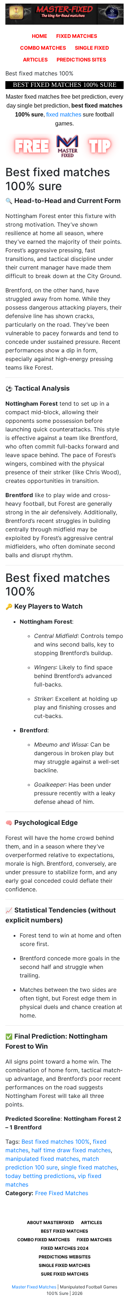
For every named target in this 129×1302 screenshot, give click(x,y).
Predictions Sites (81, 59)
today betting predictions (40, 1175)
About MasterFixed (50, 1222)
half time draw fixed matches (71, 1150)
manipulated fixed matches (42, 1158)
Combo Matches (43, 48)
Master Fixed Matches (34, 1286)
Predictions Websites (65, 1256)
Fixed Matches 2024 (65, 1248)
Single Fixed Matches (64, 1265)
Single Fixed (92, 48)
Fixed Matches (76, 36)
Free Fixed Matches (61, 1193)
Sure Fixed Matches (65, 1274)
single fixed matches (89, 1167)
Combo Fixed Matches (43, 1239)
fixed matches (63, 115)
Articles (35, 59)
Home (39, 36)
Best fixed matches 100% (56, 1141)
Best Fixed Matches (64, 1231)
